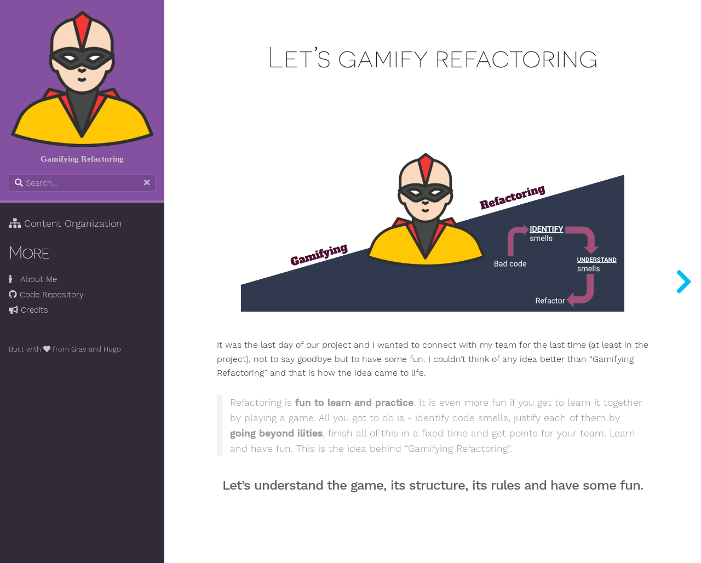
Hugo (112, 349)
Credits (33, 310)
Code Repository (50, 295)
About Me (34, 279)
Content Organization (71, 223)
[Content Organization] (683, 281)
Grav (79, 349)
